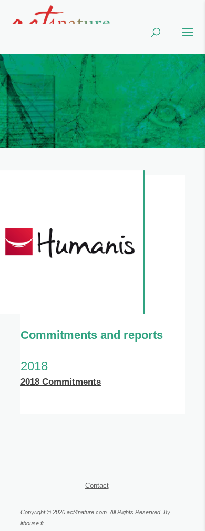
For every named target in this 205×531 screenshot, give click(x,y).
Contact (97, 485)
